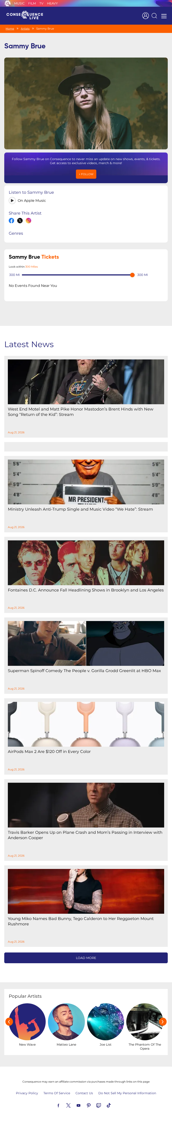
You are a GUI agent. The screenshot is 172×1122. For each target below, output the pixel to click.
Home (10, 28)
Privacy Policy (27, 1093)
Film (32, 3)
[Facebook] (63, 1105)
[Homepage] (26, 15)
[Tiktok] (114, 1105)
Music (19, 3)
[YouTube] (84, 1105)
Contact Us (84, 1093)
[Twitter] (73, 1105)
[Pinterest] (94, 1105)
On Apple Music (32, 200)
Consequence (7, 3)
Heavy (52, 3)
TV (41, 3)
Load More (86, 958)
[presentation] (9, 1022)
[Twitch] (104, 1105)
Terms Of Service (56, 1093)
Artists (25, 28)
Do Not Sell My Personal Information (127, 1093)
